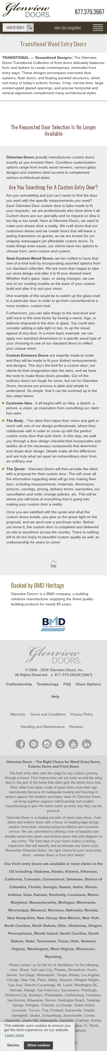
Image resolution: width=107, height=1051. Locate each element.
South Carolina (73, 933)
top (53, 566)
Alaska (57, 871)
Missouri (38, 910)
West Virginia (62, 949)
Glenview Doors (19, 762)
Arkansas (88, 871)
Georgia (50, 887)
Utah (74, 941)
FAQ (67, 684)
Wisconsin (85, 949)
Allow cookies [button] (38, 1045)
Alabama (41, 871)
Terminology (48, 684)
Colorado (32, 879)
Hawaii (65, 887)
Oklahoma (77, 926)
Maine (93, 895)
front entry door (28, 773)
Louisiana (76, 895)
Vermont (88, 941)
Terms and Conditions (48, 714)
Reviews (76, 727)
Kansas (40, 895)
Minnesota (86, 902)
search (18, 27)
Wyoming (53, 956)
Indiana (14, 895)
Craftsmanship (19, 684)
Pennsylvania (20, 933)
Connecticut (53, 879)
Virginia (18, 949)
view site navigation (67, 27)
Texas (63, 941)
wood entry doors (30, 836)
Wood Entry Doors (85, 762)
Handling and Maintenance (43, 727)
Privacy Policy (81, 714)
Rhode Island (46, 933)
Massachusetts (42, 902)
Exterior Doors (40, 766)
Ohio (62, 926)
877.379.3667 (89, 12)
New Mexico (69, 918)
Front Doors (69, 766)
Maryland (19, 902)
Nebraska (74, 910)
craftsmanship (64, 801)
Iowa (27, 895)
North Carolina (17, 926)
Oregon (95, 926)
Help (55, 696)
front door (42, 841)
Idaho (78, 887)
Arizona (71, 871)
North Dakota (44, 926)
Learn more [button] (14, 1035)
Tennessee (46, 941)
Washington (37, 949)
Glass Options (88, 684)
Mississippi (18, 910)
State (30, 941)
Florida (34, 887)
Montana (56, 910)
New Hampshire (21, 918)
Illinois (91, 887)
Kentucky (57, 895)
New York (90, 918)
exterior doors (60, 836)
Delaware (74, 879)
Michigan (66, 902)
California (13, 879)
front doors (35, 787)
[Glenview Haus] (47, 744)
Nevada (91, 910)
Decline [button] (13, 1045)
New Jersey (47, 918)
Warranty (17, 714)
